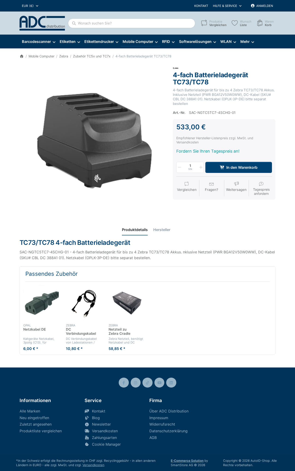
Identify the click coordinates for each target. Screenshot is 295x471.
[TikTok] (147, 383)
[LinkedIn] (171, 383)
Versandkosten (93, 465)
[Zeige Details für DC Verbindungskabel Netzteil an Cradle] (83, 303)
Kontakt (201, 6)
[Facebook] (124, 383)
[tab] (135, 229)
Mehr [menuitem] (245, 41)
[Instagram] (136, 383)
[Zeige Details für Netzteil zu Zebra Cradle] (126, 303)
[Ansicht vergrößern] (93, 138)
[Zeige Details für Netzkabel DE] (41, 303)
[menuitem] (38, 41)
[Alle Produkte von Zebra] (175, 68)
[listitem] (93, 138)
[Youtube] (159, 383)
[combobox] (30, 5)
